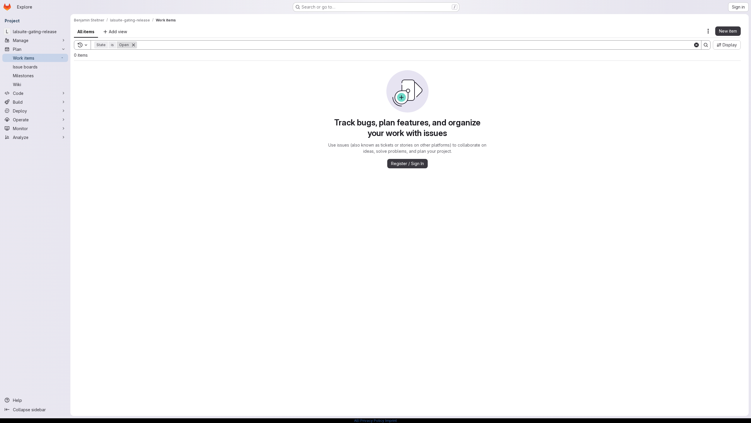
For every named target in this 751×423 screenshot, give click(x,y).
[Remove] (133, 44)
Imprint (391, 420)
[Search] (706, 45)
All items (85, 31)
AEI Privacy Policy (369, 420)
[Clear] (696, 44)
